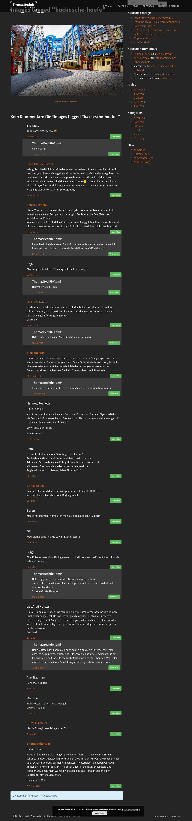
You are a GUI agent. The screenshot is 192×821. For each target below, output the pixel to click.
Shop (162, 5)
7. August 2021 (33, 734)
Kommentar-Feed (143, 158)
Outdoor (138, 126)
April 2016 (139, 102)
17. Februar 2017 (34, 439)
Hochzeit (139, 122)
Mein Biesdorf (141, 42)
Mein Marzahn (164, 53)
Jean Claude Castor (40, 164)
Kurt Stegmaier (37, 723)
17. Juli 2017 (32, 713)
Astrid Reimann (37, 205)
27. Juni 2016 (32, 232)
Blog (135, 5)
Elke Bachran (36, 353)
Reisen (137, 134)
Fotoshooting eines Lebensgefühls (153, 17)
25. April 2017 (33, 638)
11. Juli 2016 (32, 274)
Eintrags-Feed (141, 154)
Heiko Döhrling (37, 302)
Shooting (139, 138)
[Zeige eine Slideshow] (66, 101)
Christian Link (36, 486)
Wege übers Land (143, 38)
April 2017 (139, 90)
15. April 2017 (33, 542)
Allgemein (139, 118)
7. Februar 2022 (33, 786)
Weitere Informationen (131, 809)
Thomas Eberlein (38, 744)
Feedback (148, 5)
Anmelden (139, 149)
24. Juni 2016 (32, 195)
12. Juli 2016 (32, 325)
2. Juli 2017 (32, 688)
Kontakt (174, 5)
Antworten (116, 136)
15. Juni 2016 (32, 136)
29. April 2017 (38, 667)
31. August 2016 (39, 393)
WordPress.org (142, 162)
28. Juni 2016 (38, 254)
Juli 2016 (139, 94)
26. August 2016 (34, 376)
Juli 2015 (139, 106)
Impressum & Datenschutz (168, 816)
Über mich (107, 5)
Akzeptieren (100, 813)
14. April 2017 (33, 476)
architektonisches (164, 74)
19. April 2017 (33, 567)
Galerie (122, 5)
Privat (137, 130)
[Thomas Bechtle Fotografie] (23, 6)
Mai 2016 (138, 98)
